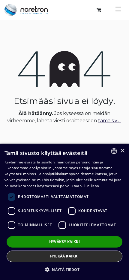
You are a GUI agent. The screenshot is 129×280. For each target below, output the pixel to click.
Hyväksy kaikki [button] (64, 241)
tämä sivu (109, 120)
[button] (65, 269)
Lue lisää (91, 185)
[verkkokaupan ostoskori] (99, 10)
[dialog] (64, 212)
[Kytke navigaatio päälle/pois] (118, 9)
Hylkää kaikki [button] (64, 256)
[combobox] (114, 151)
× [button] (122, 151)
